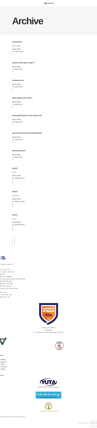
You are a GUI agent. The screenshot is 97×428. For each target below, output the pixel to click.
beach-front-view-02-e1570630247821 (27, 133)
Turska (3, 364)
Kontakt (3, 369)
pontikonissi (17, 42)
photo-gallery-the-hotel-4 (22, 98)
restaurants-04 (18, 80)
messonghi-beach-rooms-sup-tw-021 (27, 115)
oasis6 (14, 168)
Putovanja (4, 366)
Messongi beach (18, 151)
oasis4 (14, 215)
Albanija (3, 359)
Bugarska (4, 362)
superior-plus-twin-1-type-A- (23, 63)
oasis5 (14, 191)
